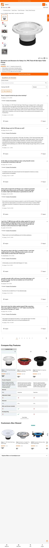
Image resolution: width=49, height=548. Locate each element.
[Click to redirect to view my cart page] (46, 4)
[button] (24, 98)
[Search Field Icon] (43, 4)
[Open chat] (48, 18)
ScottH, (4, 283)
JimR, (4, 227)
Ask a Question (7, 91)
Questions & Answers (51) (16, 66)
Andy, (4, 164)
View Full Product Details (24, 74)
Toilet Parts (14, 10)
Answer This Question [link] (11, 100)
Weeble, (4, 193)
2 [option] (19, 338)
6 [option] (29, 338)
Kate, (4, 311)
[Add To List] (15, 352)
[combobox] (23, 4)
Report (44, 121)
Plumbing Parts (6, 10)
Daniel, (4, 97)
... (1, 10)
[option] (46, 338)
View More (24, 417)
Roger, (4, 130)
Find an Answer (4, 80)
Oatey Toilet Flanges (30, 10)
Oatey (5, 115)
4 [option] (24, 338)
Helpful (6, 121)
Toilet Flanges (21, 10)
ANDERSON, (6, 255)
